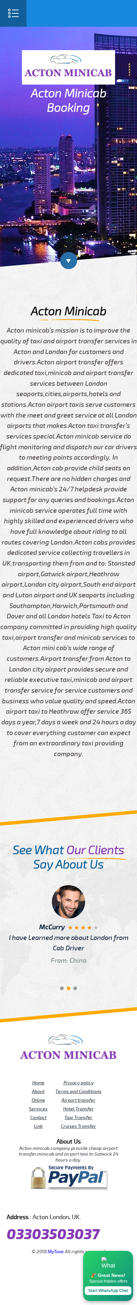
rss (96, 1203)
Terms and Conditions (78, 1091)
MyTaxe (56, 1252)
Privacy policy (79, 1083)
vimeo (115, 1203)
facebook (22, 1203)
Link (38, 1126)
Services (38, 1109)
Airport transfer (78, 1100)
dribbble (68, 1203)
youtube (50, 1203)
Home (38, 1083)
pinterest (41, 1203)
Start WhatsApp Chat (108, 1290)
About (38, 1091)
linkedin (87, 1203)
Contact (38, 1117)
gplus (78, 1203)
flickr (59, 1203)
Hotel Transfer (78, 1109)
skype (106, 1203)
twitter (31, 1203)
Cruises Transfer (78, 1126)
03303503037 (53, 1234)
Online (38, 1100)
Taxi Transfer (78, 1117)
